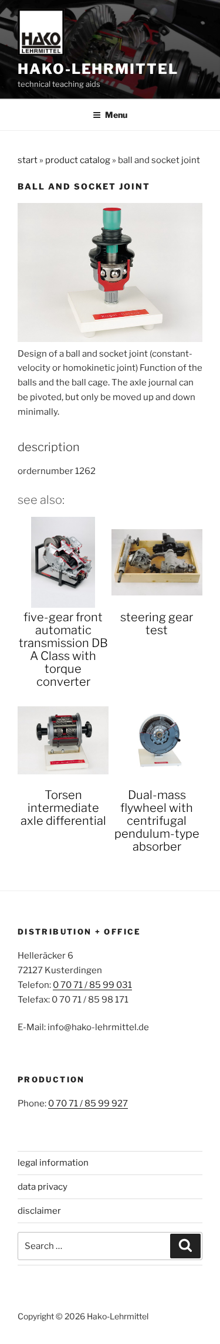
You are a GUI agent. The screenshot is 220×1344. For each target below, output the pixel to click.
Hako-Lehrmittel (98, 68)
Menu (116, 115)
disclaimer (39, 1211)
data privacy (42, 1186)
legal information (53, 1162)
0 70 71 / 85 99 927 (88, 1103)
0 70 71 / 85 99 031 (92, 985)
